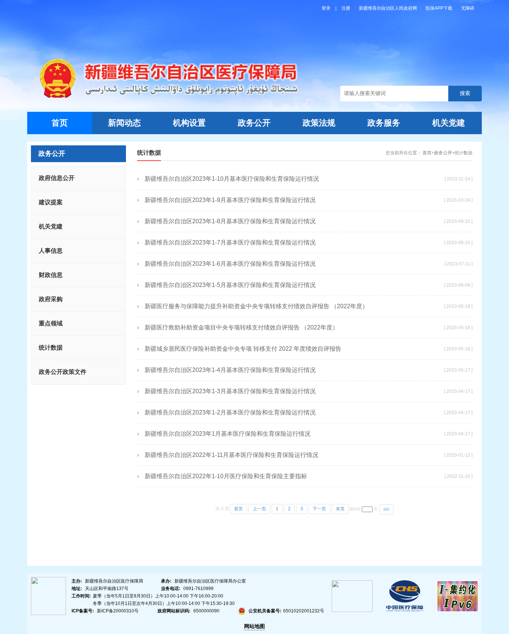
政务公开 (254, 122)
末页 (340, 508)
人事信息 (51, 250)
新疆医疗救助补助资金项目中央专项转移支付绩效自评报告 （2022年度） (241, 327)
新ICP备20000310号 (118, 611)
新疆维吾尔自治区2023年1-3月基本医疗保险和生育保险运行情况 (230, 391)
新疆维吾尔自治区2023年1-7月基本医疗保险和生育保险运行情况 (230, 242)
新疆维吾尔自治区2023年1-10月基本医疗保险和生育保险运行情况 (232, 179)
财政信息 (51, 275)
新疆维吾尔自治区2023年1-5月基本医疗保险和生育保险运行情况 (230, 285)
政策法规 (319, 122)
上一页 (259, 508)
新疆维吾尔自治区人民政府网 (388, 8)
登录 (327, 8)
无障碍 (467, 8)
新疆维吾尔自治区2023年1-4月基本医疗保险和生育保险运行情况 (230, 370)
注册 (346, 8)
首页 (59, 122)
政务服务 (383, 122)
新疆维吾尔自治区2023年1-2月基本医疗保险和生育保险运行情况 (230, 412)
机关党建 (448, 122)
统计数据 (51, 347)
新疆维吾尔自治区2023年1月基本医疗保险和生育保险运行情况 (227, 433)
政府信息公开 (57, 178)
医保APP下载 (439, 8)
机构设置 (189, 122)
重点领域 (51, 323)
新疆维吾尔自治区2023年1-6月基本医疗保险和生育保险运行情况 (230, 264)
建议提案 (51, 202)
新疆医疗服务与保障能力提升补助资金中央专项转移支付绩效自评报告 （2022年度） (256, 306)
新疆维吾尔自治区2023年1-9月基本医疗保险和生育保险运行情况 (230, 200)
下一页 (319, 508)
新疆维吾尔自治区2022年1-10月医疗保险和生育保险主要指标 (226, 476)
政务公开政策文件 (62, 372)
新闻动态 (124, 122)
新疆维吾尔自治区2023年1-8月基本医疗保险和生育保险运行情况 (230, 221)
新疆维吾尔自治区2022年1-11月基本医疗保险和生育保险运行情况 (231, 455)
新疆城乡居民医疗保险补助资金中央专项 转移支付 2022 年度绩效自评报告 (243, 349)
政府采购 (51, 299)
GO (386, 509)
